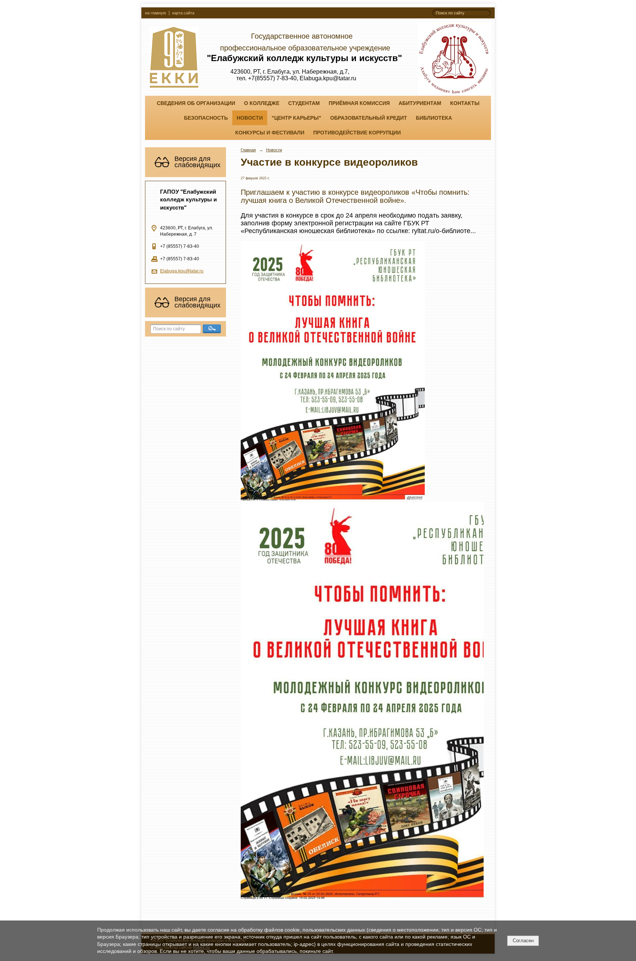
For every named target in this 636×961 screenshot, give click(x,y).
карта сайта (183, 13)
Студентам (304, 103)
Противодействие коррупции (357, 132)
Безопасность (206, 118)
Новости (250, 118)
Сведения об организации (196, 103)
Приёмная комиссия (359, 103)
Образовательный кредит (368, 118)
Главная (248, 150)
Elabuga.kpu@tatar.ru (182, 271)
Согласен (523, 940)
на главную (155, 13)
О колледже (261, 103)
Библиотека (434, 118)
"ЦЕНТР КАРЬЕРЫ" (296, 118)
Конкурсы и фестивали (269, 132)
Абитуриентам (420, 103)
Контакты (465, 103)
